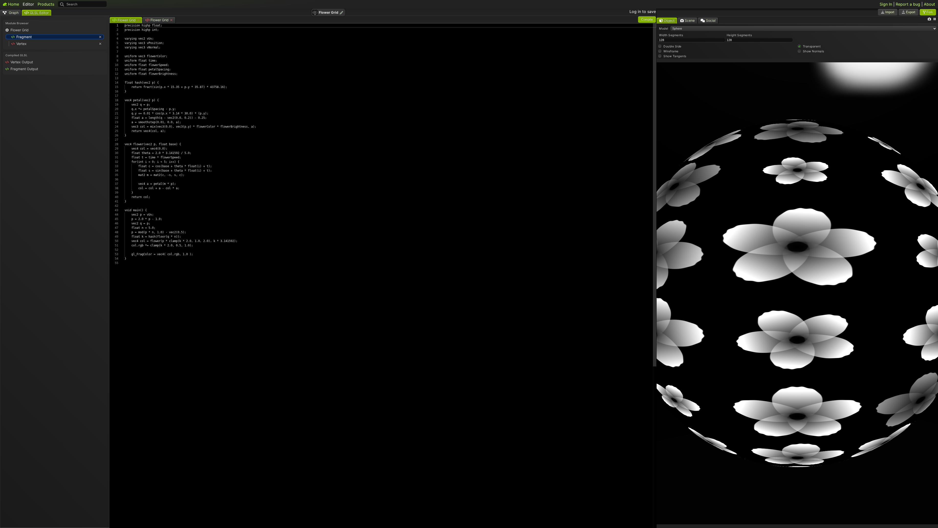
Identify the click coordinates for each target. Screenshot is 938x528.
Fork (929, 12)
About (929, 4)
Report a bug (908, 4)
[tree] (54, 37)
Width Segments (671, 35)
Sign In (886, 4)
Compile (647, 19)
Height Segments (739, 35)
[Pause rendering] (935, 19)
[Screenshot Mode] (929, 19)
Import (889, 12)
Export (910, 12)
